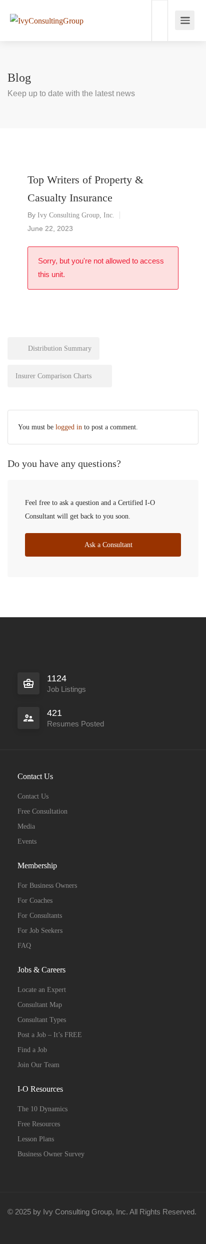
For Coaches (35, 900)
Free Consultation (43, 811)
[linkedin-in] (34, 1225)
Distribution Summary (59, 348)
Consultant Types (42, 1020)
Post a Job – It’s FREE (50, 1035)
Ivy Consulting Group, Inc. (76, 215)
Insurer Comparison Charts (55, 376)
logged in (69, 427)
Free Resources (39, 1124)
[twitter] (50, 1225)
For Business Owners (47, 885)
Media (26, 826)
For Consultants (40, 915)
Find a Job (32, 1050)
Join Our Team (39, 1065)
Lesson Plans (36, 1139)
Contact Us (33, 796)
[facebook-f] (18, 1225)
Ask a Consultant (107, 545)
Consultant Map (40, 1005)
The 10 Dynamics (43, 1109)
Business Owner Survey (51, 1154)
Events (27, 841)
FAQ (24, 945)
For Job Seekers (40, 930)
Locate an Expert (42, 989)
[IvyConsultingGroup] (47, 7)
